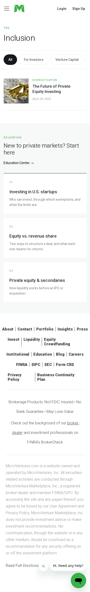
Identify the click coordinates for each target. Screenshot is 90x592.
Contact (25, 329)
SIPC (35, 364)
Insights (65, 329)
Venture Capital (66, 59)
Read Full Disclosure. (24, 565)
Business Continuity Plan (55, 377)
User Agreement (63, 506)
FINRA (21, 364)
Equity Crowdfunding (57, 341)
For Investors (33, 59)
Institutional (17, 354)
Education (42, 354)
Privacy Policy (14, 377)
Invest (13, 339)
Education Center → (19, 162)
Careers (76, 354)
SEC (48, 364)
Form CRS (65, 364)
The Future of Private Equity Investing (51, 89)
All (10, 59)
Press (82, 329)
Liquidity (32, 339)
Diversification (44, 80)
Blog (60, 354)
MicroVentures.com (22, 466)
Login (61, 9)
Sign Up (78, 9)
